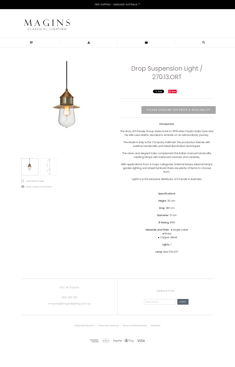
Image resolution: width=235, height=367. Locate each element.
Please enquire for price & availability (179, 109)
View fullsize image (32, 181)
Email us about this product (36, 186)
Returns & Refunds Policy (135, 325)
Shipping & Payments (84, 325)
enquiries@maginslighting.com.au (69, 303)
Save (174, 91)
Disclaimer (156, 325)
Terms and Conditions (108, 325)
